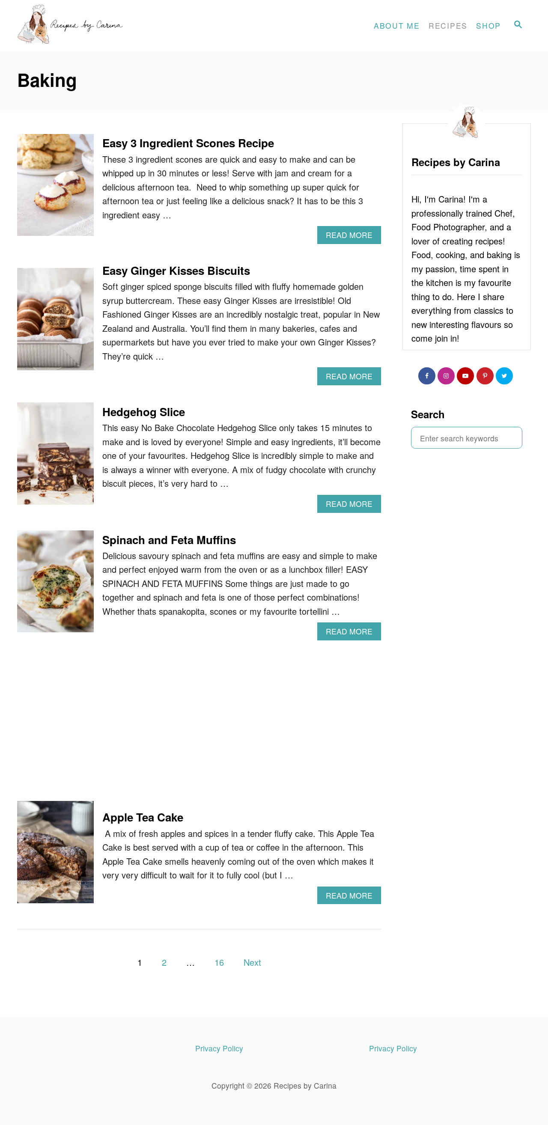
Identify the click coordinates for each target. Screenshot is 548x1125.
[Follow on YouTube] (465, 375)
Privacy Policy (219, 1048)
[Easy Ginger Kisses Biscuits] (55, 323)
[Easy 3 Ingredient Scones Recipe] (55, 189)
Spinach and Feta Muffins (169, 540)
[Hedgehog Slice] (55, 457)
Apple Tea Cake (142, 817)
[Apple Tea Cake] (55, 856)
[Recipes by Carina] (94, 25)
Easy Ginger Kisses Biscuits (176, 270)
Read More (353, 236)
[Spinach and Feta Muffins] (55, 585)
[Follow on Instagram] (446, 375)
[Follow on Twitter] (504, 375)
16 (219, 962)
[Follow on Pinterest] (485, 375)
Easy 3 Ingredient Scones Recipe (188, 143)
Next (252, 962)
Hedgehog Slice (143, 412)
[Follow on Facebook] (426, 375)
